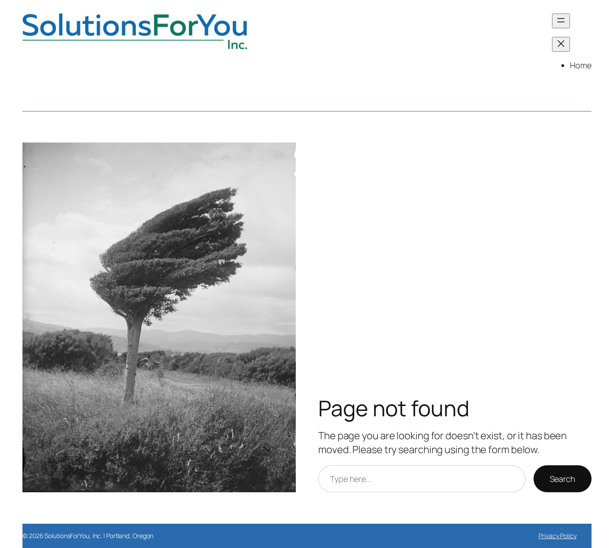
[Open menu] (561, 20)
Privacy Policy (557, 535)
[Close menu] (561, 44)
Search (562, 478)
